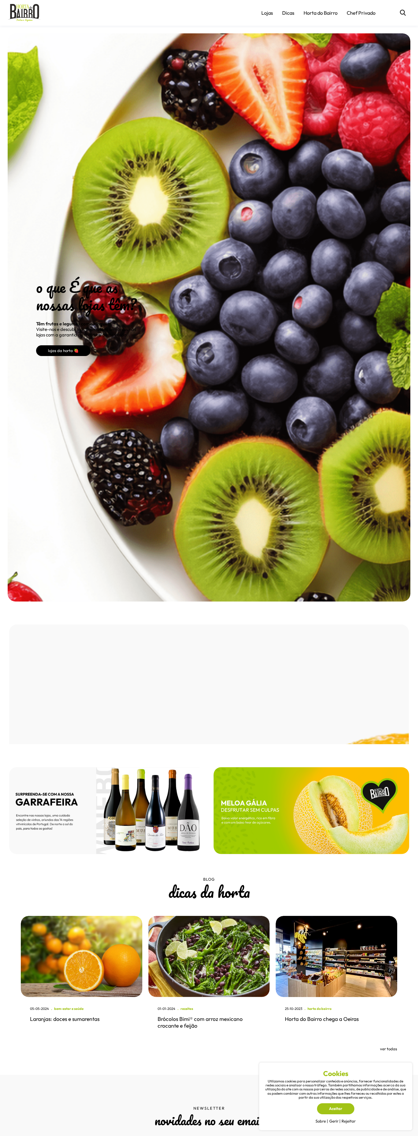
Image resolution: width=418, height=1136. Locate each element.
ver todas (388, 1048)
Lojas (267, 13)
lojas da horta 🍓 (63, 350)
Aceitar (335, 1108)
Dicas (288, 13)
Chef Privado (361, 13)
